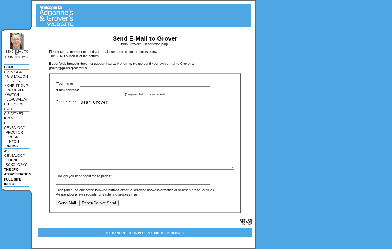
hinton (11, 141)
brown (11, 146)
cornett (13, 160)
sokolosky (15, 165)
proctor (13, 132)
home (9, 67)
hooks (11, 137)
